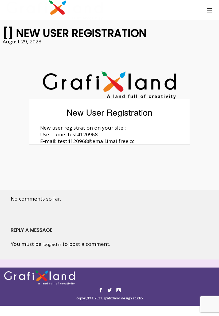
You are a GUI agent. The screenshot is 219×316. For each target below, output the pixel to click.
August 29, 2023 (22, 41)
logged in (52, 244)
